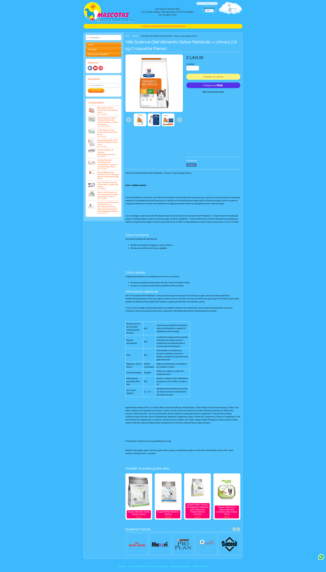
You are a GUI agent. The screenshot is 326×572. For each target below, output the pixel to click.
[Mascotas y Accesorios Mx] (109, 12)
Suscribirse (96, 90)
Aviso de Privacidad (137, 566)
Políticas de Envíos (201, 566)
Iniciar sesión (202, 3)
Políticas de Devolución (180, 566)
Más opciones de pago (213, 91)
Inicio (90, 45)
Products (135, 36)
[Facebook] (90, 68)
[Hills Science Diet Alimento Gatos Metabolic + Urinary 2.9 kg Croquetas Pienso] (140, 119)
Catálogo (92, 49)
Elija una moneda (209, 8)
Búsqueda (122, 566)
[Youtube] (95, 68)
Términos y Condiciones (158, 566)
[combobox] (103, 37)
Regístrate (213, 3)
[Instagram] (100, 68)
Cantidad (190, 64)
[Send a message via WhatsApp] (321, 557)
